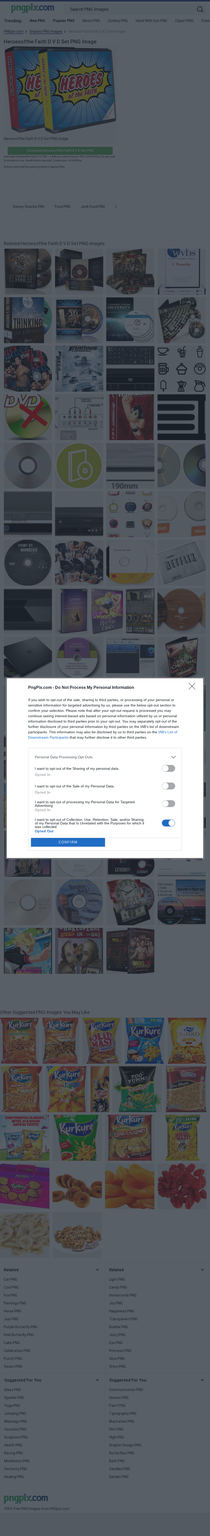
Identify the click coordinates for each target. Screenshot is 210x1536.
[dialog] (105, 768)
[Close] (193, 688)
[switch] (168, 768)
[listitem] (105, 757)
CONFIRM (68, 842)
